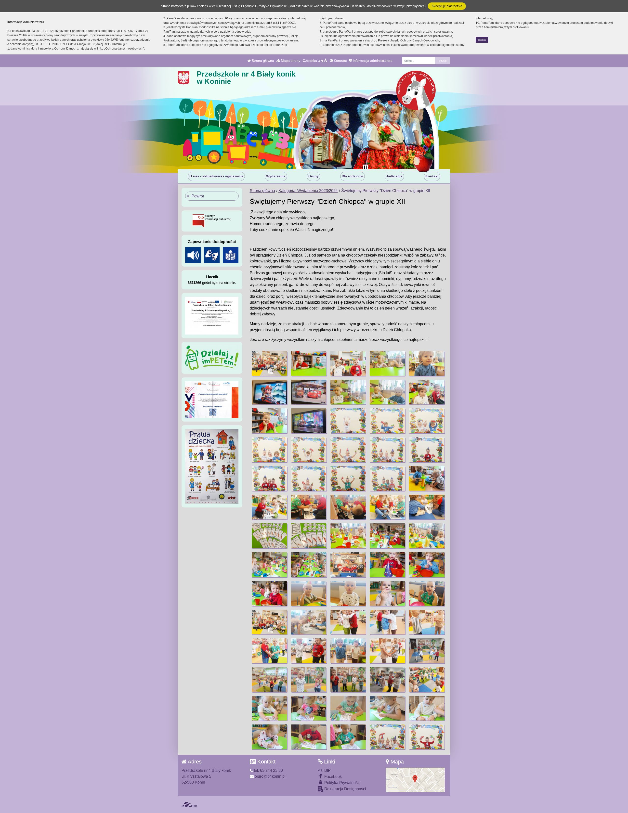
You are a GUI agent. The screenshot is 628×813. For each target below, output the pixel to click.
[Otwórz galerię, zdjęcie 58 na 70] (348, 679)
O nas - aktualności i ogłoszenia (216, 176)
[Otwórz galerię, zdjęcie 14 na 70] (387, 420)
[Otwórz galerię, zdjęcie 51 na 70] (269, 650)
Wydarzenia (276, 176)
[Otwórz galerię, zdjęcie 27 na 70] (308, 507)
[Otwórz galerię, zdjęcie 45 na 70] (426, 593)
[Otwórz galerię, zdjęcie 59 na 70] (387, 679)
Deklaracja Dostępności (344, 789)
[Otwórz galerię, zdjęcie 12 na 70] (308, 420)
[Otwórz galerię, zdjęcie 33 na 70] (348, 535)
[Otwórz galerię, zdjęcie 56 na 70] (269, 679)
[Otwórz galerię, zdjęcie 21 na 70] (269, 478)
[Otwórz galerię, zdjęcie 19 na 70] (387, 449)
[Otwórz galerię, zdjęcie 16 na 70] (269, 449)
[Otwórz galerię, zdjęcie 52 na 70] (308, 650)
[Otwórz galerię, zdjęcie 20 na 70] (426, 449)
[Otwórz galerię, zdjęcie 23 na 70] (348, 478)
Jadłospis (394, 176)
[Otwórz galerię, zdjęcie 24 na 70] (387, 478)
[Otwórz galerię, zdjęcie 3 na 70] (348, 363)
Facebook (332, 776)
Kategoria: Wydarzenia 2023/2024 (308, 191)
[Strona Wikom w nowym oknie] (189, 804)
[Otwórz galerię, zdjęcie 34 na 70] (387, 535)
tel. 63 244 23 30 (268, 770)
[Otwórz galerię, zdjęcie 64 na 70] (387, 708)
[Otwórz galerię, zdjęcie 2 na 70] (308, 363)
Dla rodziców (352, 176)
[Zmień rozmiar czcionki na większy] (322, 61)
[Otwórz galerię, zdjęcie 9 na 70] (387, 392)
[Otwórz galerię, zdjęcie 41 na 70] (269, 593)
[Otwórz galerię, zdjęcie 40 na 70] (426, 564)
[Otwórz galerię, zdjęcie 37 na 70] (308, 564)
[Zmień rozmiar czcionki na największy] (325, 61)
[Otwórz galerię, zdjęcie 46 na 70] (269, 622)
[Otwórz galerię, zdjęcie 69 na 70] (387, 736)
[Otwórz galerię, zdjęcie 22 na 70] (308, 478)
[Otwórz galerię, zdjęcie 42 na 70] (308, 593)
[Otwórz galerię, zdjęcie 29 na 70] (387, 507)
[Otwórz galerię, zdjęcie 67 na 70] (308, 736)
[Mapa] (415, 779)
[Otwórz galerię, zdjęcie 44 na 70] (387, 593)
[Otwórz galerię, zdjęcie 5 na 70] (426, 363)
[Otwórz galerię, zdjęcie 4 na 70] (387, 363)
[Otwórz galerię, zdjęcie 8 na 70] (348, 392)
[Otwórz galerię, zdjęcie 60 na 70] (426, 679)
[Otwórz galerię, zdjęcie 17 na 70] (308, 449)
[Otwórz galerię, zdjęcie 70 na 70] (426, 736)
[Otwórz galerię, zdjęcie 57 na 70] (308, 679)
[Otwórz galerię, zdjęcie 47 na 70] (308, 622)
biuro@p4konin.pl (270, 776)
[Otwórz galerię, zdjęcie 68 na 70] (348, 736)
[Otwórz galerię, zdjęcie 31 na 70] (269, 535)
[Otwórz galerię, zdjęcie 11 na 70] (269, 420)
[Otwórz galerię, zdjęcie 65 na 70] (426, 708)
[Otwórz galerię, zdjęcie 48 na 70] (348, 622)
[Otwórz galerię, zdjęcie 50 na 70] (426, 622)
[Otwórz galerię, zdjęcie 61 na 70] (269, 708)
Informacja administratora (372, 61)
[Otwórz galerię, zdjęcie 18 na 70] (348, 449)
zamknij (482, 40)
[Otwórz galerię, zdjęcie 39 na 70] (387, 564)
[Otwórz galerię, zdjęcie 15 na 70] (426, 420)
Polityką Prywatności (273, 6)
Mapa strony (290, 61)
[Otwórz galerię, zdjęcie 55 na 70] (426, 650)
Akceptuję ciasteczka (447, 6)
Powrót (198, 196)
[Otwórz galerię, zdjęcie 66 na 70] (269, 736)
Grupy (313, 176)
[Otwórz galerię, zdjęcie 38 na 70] (348, 564)
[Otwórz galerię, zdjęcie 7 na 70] (308, 392)
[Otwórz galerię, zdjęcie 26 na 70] (269, 507)
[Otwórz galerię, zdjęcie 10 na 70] (426, 392)
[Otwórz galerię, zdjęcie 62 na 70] (308, 708)
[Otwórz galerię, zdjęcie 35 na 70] (426, 535)
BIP (327, 770)
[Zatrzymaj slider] (365, 168)
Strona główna (262, 61)
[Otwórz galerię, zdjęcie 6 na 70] (269, 392)
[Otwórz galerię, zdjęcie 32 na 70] (308, 535)
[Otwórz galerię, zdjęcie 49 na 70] (387, 622)
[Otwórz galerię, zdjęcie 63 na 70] (348, 708)
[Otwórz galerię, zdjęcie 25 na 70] (426, 478)
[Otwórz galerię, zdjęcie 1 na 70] (269, 363)
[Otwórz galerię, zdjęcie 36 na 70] (269, 564)
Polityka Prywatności (342, 783)
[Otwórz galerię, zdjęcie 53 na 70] (348, 650)
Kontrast (340, 61)
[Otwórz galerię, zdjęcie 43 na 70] (348, 593)
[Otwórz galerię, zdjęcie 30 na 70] (426, 507)
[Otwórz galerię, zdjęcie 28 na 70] (348, 507)
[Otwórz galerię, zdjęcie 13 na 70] (348, 420)
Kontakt (432, 176)
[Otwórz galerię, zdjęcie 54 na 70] (387, 650)
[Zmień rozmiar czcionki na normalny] (319, 61)
